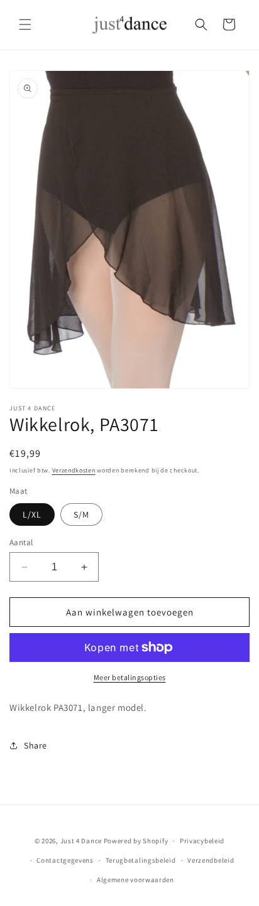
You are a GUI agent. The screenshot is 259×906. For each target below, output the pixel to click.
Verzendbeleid (210, 860)
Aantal (21, 542)
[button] (25, 24)
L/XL (32, 514)
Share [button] (35, 745)
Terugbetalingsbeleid (141, 860)
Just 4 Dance (81, 840)
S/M (81, 514)
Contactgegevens (65, 860)
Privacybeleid (202, 840)
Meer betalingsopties (130, 677)
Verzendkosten (74, 470)
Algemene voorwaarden (135, 879)
